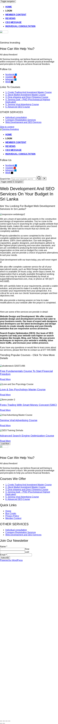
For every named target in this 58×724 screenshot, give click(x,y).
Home (8, 7)
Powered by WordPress (11, 560)
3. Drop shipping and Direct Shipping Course (26, 97)
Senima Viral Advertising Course (18, 420)
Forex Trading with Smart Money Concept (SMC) (28, 404)
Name (3, 546)
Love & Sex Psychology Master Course (23, 389)
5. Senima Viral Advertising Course (22, 104)
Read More (5, 379)
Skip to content (7, 127)
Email (3, 555)
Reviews (10, 18)
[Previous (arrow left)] (1, 723)
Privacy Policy (12, 516)
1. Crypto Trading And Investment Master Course (28, 92)
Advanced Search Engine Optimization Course (27, 435)
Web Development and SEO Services (23, 122)
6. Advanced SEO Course (17, 107)
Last (27, 552)
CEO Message (13, 22)
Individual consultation (20, 26)
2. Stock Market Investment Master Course (25, 95)
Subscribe (5, 558)
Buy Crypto (10, 513)
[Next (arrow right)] (4, 723)
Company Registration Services (20, 120)
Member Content (15, 15)
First (27, 549)
